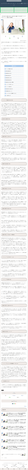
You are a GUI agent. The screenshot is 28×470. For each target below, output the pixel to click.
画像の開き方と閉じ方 (8, 73)
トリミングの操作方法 (8, 86)
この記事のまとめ (8, 95)
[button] (18, 38)
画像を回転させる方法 (8, 77)
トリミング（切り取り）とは (9, 84)
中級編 (5, 466)
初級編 (2, 390)
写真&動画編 (23, 466)
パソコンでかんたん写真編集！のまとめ (11, 93)
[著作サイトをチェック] (12, 403)
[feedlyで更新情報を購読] (14, 403)
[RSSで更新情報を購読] (15, 403)
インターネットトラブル (5, 464)
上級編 (23, 465)
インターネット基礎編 (14, 464)
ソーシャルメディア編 (4, 465)
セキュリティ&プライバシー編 (23, 464)
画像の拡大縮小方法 (8, 75)
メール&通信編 (14, 465)
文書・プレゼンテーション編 (21, 467)
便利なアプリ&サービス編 (14, 466)
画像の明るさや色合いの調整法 (10, 82)
